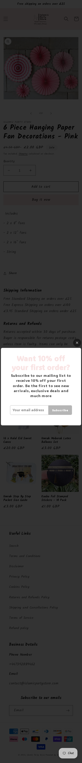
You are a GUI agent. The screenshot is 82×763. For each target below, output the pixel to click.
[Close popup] (77, 343)
